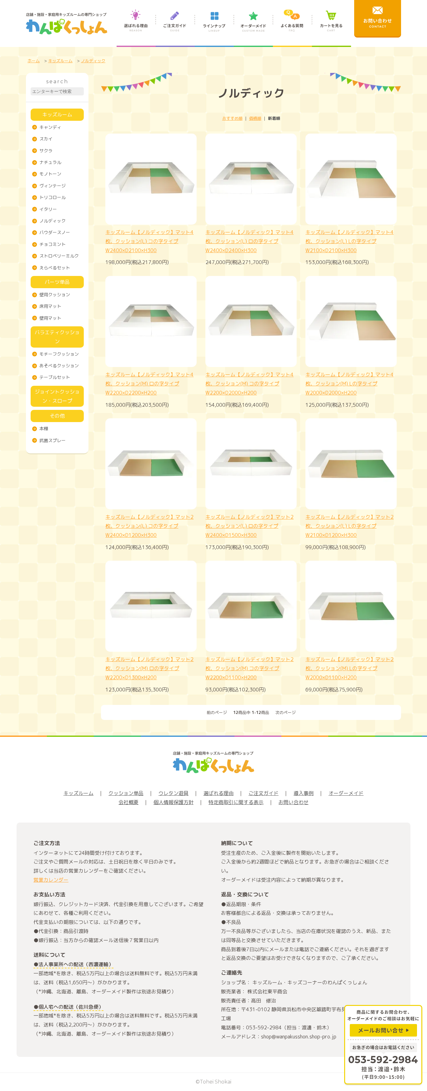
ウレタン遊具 (173, 793)
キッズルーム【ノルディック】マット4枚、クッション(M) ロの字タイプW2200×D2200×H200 (149, 383)
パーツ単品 (57, 281)
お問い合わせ (294, 802)
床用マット (50, 306)
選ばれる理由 (136, 27)
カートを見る (331, 27)
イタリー (48, 209)
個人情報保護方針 (173, 802)
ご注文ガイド (175, 27)
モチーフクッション (59, 354)
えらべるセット (54, 268)
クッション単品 (125, 793)
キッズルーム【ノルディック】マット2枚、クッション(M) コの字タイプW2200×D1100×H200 (249, 668)
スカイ (46, 139)
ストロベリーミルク (59, 256)
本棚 (43, 428)
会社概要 (128, 802)
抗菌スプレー (52, 440)
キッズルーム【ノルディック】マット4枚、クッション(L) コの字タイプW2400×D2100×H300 (149, 241)
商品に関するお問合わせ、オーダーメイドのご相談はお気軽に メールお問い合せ (383, 1022)
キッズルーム (60, 61)
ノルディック (93, 61)
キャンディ (50, 127)
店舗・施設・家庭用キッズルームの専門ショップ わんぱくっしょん (66, 23)
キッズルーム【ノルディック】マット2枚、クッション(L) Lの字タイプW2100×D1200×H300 (349, 525)
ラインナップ (214, 27)
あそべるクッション (59, 366)
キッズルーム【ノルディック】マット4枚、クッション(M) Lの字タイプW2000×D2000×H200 (349, 383)
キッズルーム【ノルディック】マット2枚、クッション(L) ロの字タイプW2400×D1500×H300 (249, 525)
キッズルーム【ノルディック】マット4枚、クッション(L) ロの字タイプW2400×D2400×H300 (249, 241)
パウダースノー (54, 232)
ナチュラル (50, 162)
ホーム (34, 61)
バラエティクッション (57, 337)
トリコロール (52, 197)
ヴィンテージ (52, 186)
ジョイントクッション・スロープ (57, 396)
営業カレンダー (50, 879)
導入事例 (304, 793)
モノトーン (50, 174)
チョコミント (52, 244)
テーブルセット (54, 377)
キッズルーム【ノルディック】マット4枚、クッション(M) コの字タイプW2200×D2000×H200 (249, 383)
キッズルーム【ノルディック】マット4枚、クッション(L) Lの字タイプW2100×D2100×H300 (349, 241)
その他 (57, 415)
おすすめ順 (232, 118)
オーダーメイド (253, 27)
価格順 (255, 118)
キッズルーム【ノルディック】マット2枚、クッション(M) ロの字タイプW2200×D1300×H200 (149, 668)
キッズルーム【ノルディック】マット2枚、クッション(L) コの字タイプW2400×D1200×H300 (149, 525)
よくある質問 (292, 27)
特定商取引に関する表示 (236, 802)
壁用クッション (54, 295)
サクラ (46, 151)
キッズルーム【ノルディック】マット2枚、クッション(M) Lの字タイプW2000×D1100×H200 (349, 668)
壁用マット (50, 318)
